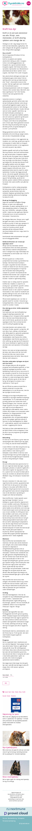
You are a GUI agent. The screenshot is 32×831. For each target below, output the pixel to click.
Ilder (13, 692)
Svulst (4, 696)
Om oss (5, 818)
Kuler (8, 696)
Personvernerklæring (9, 821)
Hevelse (13, 696)
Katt (9, 692)
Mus (20, 692)
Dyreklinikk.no (13, 3)
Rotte (16, 692)
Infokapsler (21, 818)
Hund (6, 692)
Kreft (23, 692)
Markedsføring (12, 818)
